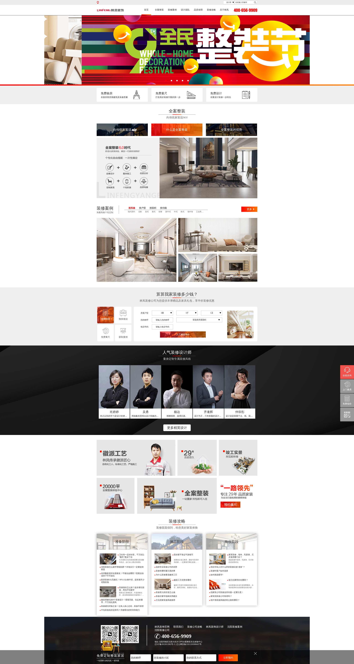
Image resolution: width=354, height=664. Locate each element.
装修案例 (172, 10)
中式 (176, 212)
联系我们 (178, 626)
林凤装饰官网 (162, 626)
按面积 (153, 208)
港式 (153, 212)
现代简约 (131, 212)
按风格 (132, 208)
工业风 (198, 212)
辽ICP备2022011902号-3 (165, 644)
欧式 (182, 212)
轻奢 (160, 212)
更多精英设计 (177, 428)
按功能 (163, 208)
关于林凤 (224, 10)
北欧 (140, 212)
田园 (206, 212)
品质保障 (198, 10)
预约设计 (114, 413)
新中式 (168, 212)
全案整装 (159, 10)
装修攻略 (211, 10)
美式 (147, 212)
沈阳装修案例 (234, 626)
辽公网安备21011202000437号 (188, 644)
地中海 (190, 212)
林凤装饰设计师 (214, 626)
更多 (249, 209)
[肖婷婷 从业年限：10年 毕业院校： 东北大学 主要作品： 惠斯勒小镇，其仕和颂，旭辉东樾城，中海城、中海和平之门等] (114, 387)
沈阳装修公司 (162, 630)
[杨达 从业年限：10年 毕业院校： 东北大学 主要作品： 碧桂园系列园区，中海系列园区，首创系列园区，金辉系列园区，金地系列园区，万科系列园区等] (177, 387)
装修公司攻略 (194, 626)
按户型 (142, 208)
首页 (146, 10)
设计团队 (185, 10)
